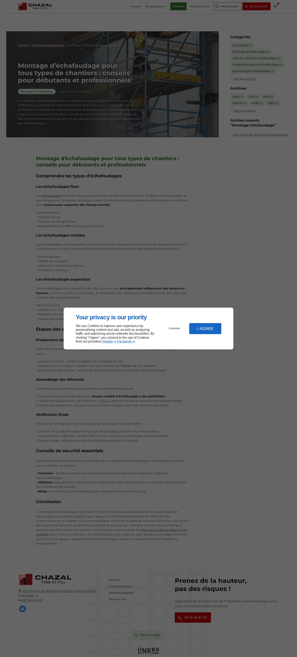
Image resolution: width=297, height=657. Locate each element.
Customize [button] (174, 328)
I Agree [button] (205, 328)
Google (107, 341)
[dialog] (148, 328)
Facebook (124, 341)
